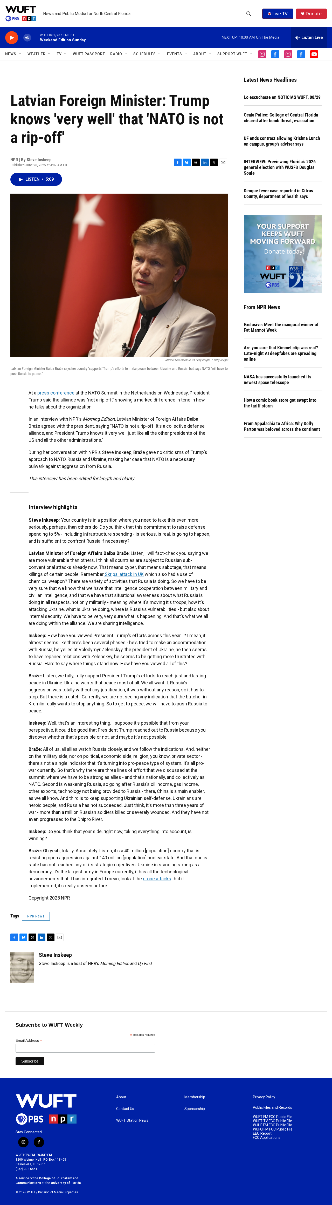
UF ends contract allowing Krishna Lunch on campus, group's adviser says (282, 141)
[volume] (27, 38)
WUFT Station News (132, 1120)
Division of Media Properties (58, 1192)
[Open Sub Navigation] (20, 54)
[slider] (35, 37)
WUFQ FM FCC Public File (273, 1129)
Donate (314, 13)
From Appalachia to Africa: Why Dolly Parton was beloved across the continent (282, 426)
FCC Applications (266, 1138)
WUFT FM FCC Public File (272, 1117)
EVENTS (174, 54)
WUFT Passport (89, 54)
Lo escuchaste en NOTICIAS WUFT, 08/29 (282, 97)
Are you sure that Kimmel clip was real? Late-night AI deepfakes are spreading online (281, 353)
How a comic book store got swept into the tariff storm (280, 403)
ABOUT (199, 54)
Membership (194, 1097)
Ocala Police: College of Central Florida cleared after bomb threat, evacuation (281, 117)
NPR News (35, 916)
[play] (12, 38)
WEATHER (36, 54)
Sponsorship (194, 1109)
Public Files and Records (272, 1107)
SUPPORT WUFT (232, 54)
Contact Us (125, 1109)
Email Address (29, 1040)
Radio (116, 54)
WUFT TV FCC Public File (272, 1121)
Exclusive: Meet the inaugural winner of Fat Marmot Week (281, 327)
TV (59, 54)
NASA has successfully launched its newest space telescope (277, 379)
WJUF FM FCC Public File (272, 1125)
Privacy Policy (264, 1097)
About (121, 1097)
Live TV (280, 13)
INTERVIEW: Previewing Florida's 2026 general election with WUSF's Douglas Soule (280, 167)
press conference (55, 393)
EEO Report (262, 1133)
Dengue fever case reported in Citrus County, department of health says (278, 193)
